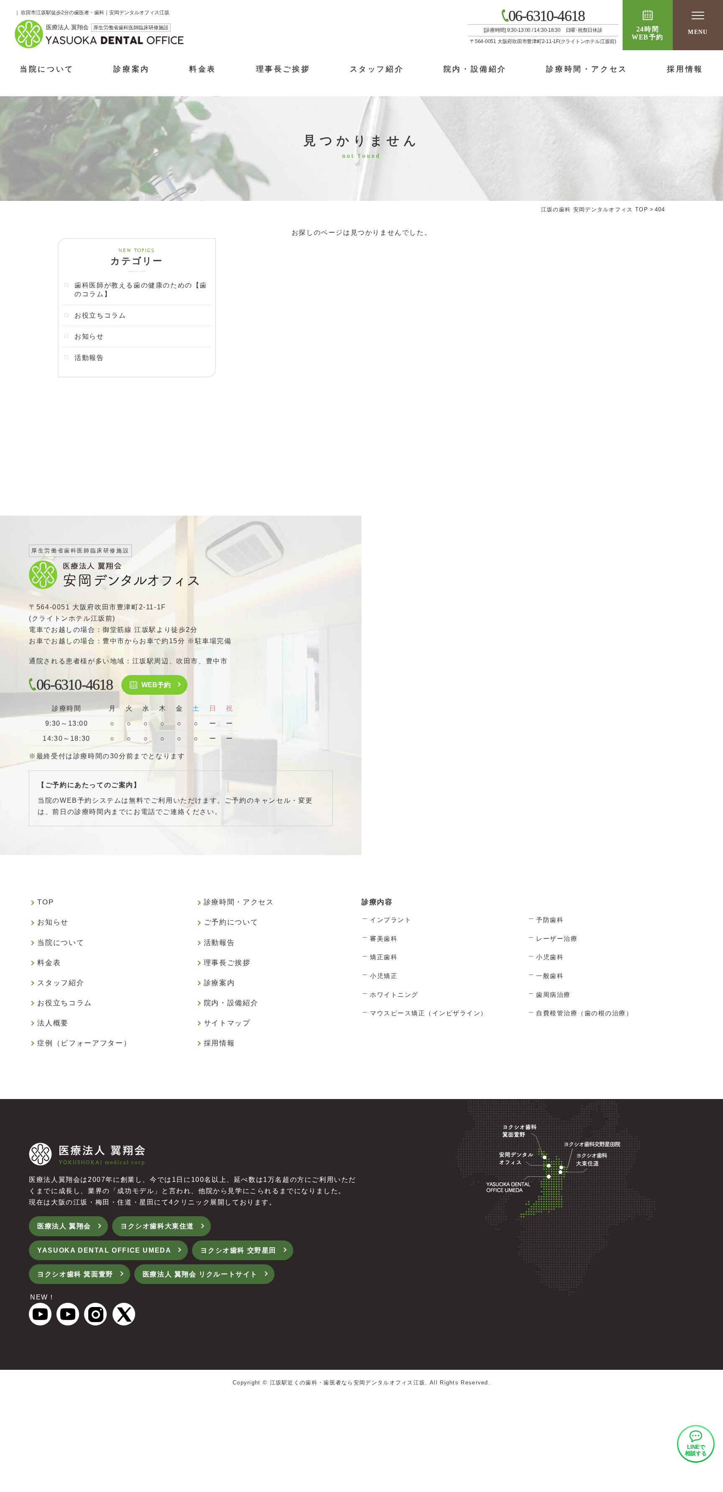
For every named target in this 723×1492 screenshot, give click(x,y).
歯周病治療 (553, 994)
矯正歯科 (383, 956)
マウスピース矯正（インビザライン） (428, 1013)
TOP (45, 902)
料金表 (202, 69)
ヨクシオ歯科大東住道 (157, 1226)
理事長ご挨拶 (283, 69)
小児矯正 (383, 975)
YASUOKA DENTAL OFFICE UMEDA (104, 1250)
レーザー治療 (556, 938)
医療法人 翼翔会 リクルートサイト (200, 1274)
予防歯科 (550, 919)
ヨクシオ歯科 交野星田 (238, 1250)
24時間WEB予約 (648, 33)
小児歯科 (550, 956)
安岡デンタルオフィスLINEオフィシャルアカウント (696, 1444)
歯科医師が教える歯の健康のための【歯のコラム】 (140, 290)
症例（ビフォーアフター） (84, 1043)
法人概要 (53, 1023)
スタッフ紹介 (377, 69)
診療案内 (131, 69)
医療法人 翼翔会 (64, 1226)
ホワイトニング (394, 994)
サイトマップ (227, 1023)
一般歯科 (550, 975)
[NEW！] (40, 1319)
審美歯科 (383, 938)
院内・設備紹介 (475, 69)
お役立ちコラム (100, 315)
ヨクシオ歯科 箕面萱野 (75, 1274)
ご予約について (231, 922)
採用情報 (685, 69)
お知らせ (89, 336)
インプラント (390, 919)
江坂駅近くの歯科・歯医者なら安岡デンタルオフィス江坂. (349, 1382)
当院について (47, 69)
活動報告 (89, 357)
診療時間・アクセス (586, 69)
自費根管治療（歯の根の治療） (584, 1013)
